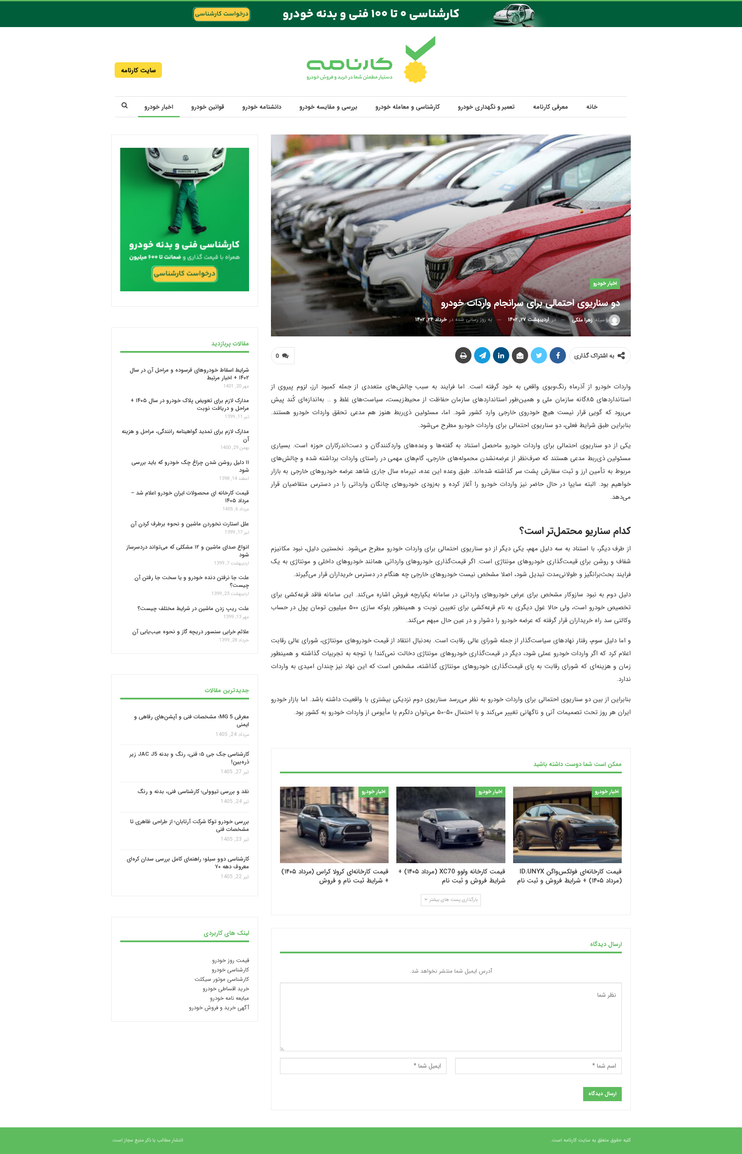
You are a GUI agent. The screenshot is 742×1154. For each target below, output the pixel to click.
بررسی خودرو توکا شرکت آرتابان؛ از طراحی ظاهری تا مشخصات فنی (189, 825)
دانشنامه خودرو (261, 107)
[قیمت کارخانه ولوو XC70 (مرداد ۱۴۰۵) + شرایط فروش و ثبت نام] (450, 825)
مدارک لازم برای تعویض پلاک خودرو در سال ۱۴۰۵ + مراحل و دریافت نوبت (190, 404)
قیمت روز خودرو (230, 960)
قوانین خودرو (207, 107)
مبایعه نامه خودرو (229, 998)
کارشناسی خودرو (230, 969)
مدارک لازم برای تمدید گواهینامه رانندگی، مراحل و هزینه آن (185, 435)
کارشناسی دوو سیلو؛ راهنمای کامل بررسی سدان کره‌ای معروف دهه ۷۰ (188, 863)
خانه (592, 107)
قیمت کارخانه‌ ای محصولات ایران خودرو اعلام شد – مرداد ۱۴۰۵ (190, 496)
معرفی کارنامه (550, 107)
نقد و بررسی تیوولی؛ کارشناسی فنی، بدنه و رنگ (193, 792)
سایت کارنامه (138, 70)
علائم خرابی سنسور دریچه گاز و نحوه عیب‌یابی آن (190, 631)
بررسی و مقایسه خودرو (328, 107)
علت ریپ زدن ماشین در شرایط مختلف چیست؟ (193, 608)
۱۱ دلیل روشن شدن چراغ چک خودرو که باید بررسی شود (190, 466)
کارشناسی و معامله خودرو (407, 107)
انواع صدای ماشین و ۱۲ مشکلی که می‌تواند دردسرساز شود (187, 551)
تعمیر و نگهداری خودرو (486, 107)
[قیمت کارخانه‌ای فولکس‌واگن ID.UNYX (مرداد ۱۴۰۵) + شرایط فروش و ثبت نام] (567, 825)
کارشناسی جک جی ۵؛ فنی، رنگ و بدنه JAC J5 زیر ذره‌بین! (189, 758)
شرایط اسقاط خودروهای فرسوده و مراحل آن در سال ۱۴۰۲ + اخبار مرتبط (189, 373)
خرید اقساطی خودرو (226, 988)
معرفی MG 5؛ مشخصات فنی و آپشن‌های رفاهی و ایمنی (191, 720)
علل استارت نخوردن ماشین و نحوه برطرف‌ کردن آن (190, 523)
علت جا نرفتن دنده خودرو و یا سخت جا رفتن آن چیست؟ (191, 581)
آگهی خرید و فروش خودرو (219, 1007)
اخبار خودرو (158, 107)
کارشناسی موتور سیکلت (222, 979)
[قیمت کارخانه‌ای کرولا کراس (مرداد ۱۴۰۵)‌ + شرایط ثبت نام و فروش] (334, 825)
